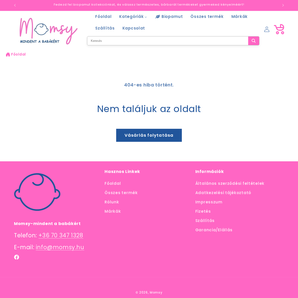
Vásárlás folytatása (149, 135)
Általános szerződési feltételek (229, 183)
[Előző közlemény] (15, 5)
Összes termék (121, 192)
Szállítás (205, 220)
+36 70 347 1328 (60, 235)
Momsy (156, 292)
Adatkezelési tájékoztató (223, 192)
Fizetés (203, 211)
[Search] (253, 40)
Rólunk (112, 202)
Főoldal (18, 54)
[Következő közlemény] (283, 5)
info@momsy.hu (60, 247)
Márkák (113, 211)
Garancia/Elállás (214, 230)
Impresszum (209, 202)
